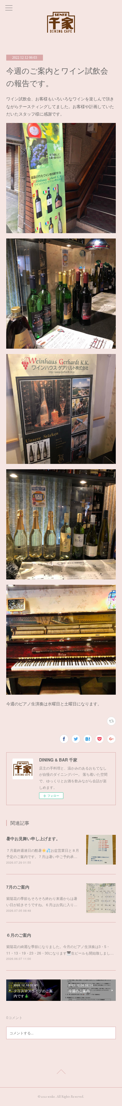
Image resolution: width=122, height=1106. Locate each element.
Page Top (61, 1072)
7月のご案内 (17, 887)
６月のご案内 (18, 935)
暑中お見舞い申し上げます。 (33, 838)
